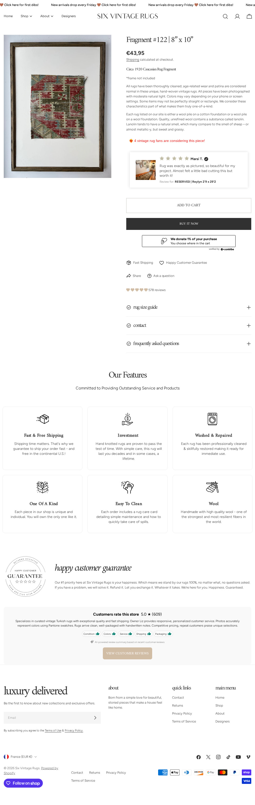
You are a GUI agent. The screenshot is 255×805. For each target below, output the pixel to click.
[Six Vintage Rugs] (127, 16)
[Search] (225, 16)
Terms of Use (53, 730)
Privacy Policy (182, 713)
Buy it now (189, 224)
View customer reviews (127, 653)
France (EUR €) (21, 757)
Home (219, 697)
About (220, 713)
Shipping (132, 59)
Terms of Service (184, 721)
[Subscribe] (95, 718)
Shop (219, 705)
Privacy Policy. (74, 730)
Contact (178, 697)
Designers (222, 721)
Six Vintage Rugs (27, 768)
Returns (177, 705)
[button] (189, 170)
